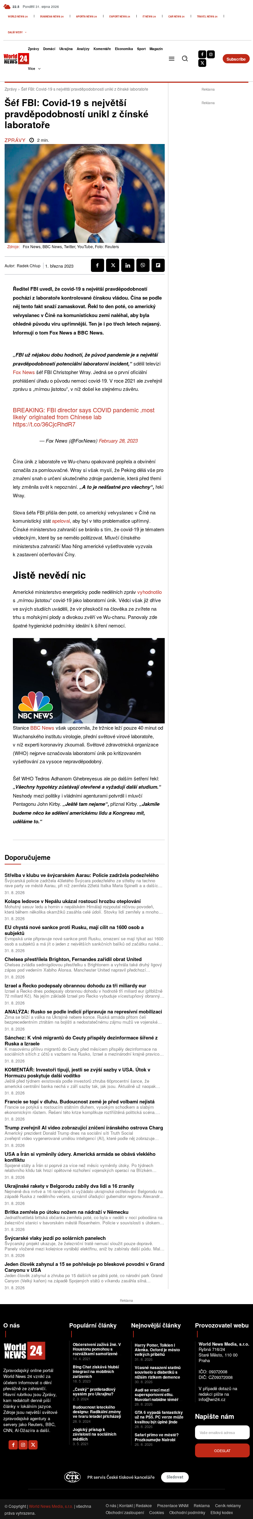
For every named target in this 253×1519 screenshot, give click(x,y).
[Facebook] (202, 54)
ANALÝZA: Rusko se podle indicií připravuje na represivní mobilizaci (83, 1011)
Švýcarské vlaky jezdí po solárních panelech (55, 1237)
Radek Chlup (29, 265)
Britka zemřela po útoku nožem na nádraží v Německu (66, 1211)
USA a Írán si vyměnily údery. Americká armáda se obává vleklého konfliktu (80, 1156)
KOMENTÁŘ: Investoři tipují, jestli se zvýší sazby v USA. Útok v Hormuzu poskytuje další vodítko (77, 1072)
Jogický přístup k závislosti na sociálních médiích (94, 1434)
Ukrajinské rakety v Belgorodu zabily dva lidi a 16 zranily (69, 1185)
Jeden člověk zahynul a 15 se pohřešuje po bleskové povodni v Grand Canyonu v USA (84, 1266)
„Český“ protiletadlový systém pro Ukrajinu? (94, 1391)
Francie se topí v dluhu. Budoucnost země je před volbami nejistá (80, 1101)
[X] (202, 63)
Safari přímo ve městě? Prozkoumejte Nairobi (157, 1437)
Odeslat (222, 1450)
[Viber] (143, 265)
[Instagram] (211, 54)
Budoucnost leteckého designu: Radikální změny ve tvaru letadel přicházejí (97, 1411)
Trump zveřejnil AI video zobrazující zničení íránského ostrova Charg (84, 1127)
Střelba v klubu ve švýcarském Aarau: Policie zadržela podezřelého (82, 875)
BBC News (42, 727)
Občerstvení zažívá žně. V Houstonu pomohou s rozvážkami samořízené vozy (97, 1351)
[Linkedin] (127, 265)
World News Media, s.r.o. (51, 1506)
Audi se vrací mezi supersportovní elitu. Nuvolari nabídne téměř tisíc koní (157, 1397)
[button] (185, 58)
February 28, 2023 (118, 440)
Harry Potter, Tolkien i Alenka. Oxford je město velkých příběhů (157, 1350)
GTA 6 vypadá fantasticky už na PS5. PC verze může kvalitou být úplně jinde (159, 1417)
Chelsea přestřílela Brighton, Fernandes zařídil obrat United (73, 959)
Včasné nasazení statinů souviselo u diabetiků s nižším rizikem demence (158, 1372)
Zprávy (11, 89)
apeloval (61, 520)
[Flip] (158, 265)
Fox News (24, 371)
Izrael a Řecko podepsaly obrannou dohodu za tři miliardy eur (75, 985)
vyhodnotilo (149, 591)
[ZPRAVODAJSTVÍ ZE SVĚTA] (11, 58)
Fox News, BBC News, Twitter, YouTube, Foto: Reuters (71, 246)
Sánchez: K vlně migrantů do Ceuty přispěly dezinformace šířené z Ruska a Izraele (81, 1040)
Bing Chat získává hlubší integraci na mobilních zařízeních (96, 1371)
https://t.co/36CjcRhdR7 (44, 424)
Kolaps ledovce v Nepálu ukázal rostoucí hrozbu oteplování (73, 901)
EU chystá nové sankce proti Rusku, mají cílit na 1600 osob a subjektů (74, 930)
